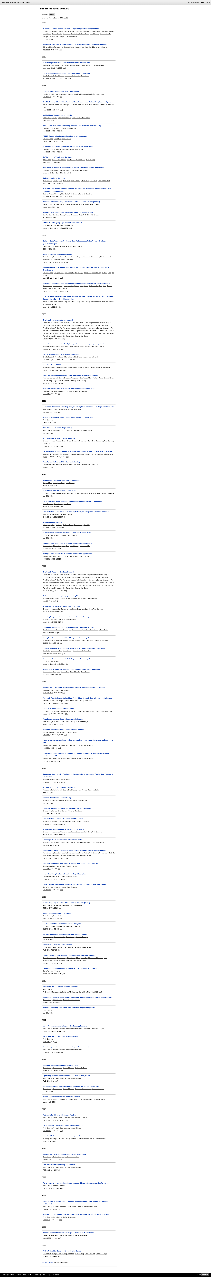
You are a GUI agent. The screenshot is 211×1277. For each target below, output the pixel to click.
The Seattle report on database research (58, 320)
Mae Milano (84, 76)
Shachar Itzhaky (68, 947)
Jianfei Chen (103, 378)
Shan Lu (74, 535)
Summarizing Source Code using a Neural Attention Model (65, 934)
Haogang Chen (55, 1138)
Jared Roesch (69, 701)
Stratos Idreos (91, 328)
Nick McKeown (71, 960)
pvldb (45, 173)
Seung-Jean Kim (68, 1254)
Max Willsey (47, 651)
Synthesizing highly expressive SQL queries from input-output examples (70, 863)
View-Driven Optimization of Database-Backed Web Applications (67, 533)
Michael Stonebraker (72, 336)
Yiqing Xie (87, 273)
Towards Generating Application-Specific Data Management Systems (69, 1007)
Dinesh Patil (47, 1254)
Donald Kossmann (103, 328)
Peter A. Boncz (56, 325)
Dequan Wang (69, 378)
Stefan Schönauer (90, 1207)
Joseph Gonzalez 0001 (51, 36)
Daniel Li (55, 821)
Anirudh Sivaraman (49, 958)
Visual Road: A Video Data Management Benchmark (62, 606)
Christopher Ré (59, 336)
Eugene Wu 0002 (74, 1099)
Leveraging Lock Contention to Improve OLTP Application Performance (69, 968)
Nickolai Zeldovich (85, 1138)
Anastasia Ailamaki (59, 323)
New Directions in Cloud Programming (57, 428)
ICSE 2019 (47, 674)
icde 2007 (46, 1220)
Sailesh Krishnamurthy (56, 331)
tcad (44, 653)
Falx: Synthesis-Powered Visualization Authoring (61, 462)
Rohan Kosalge (70, 65)
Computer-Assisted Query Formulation (57, 913)
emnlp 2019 (47, 622)
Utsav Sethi (57, 546)
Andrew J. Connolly (59, 855)
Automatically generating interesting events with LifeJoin (64, 1154)
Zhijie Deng (85, 181)
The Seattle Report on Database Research (58, 572)
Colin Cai (52, 204)
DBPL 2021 (47, 422)
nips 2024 (46, 120)
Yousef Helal (74, 170)
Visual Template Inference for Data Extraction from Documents (66, 63)
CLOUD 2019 (47, 643)
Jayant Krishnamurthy (83, 842)
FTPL (45, 918)
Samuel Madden (59, 905)
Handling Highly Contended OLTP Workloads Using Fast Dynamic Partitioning (72, 501)
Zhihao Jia (74, 1138)
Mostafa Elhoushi (60, 128)
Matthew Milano (86, 430)
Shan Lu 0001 (52, 288)
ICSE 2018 (47, 748)
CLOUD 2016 (47, 929)
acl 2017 (46, 845)
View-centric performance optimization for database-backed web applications (72, 669)
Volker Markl (69, 331)
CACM (45, 339)
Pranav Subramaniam (60, 745)
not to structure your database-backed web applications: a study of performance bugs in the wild (78, 741)
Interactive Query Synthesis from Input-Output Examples (64, 874)
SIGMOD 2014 (48, 1052)
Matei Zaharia (84, 34)
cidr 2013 (46, 1091)
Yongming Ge (64, 170)
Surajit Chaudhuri (68, 325)
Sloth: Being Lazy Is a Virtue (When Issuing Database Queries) (66, 903)
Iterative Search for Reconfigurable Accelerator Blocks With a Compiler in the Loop (74, 648)
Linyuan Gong (48, 128)
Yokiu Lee (53, 302)
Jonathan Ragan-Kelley (69, 598)
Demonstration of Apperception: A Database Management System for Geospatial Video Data (77, 451)
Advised (51, 14)
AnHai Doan (89, 325)
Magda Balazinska (75, 630)
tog (44, 601)
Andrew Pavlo (93, 333)
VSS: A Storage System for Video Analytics (59, 438)
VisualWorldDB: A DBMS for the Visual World (59, 491)
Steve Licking (81, 960)
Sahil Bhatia (47, 118)
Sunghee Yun (57, 1254)
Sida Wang (57, 149)
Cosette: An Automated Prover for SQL (57, 798)
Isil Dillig (77, 464)
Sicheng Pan (58, 225)
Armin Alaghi (73, 711)
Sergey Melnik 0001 (81, 331)
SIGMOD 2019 (48, 612)
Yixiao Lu (46, 302)
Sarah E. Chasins (85, 194)
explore (13, 3)
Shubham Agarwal (107, 31)
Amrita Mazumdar (80, 441)
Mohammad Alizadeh (95, 958)
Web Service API (34, 1274)
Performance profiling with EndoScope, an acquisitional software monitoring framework (76, 1183)
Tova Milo (92, 331)
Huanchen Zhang (91, 47)
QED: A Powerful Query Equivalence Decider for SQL (62, 223)
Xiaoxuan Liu (79, 47)
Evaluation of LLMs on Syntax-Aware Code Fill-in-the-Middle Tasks (68, 147)
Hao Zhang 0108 (104, 181)
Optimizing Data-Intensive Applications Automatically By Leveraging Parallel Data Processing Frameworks (78, 775)
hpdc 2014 (46, 1042)
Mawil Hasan (59, 65)
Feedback (55, 1274)
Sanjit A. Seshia (84, 204)
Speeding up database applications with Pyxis (60, 1065)
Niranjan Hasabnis (64, 118)
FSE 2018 (46, 761)
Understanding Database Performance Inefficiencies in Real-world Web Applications (74, 884)
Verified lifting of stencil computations (57, 945)
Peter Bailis (66, 181)
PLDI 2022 (46, 394)
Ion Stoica (74, 34)
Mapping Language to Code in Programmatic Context (63, 719)
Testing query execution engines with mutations (61, 480)
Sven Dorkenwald (60, 853)
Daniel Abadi (47, 323)
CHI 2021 (46, 467)
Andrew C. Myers (98, 1028)
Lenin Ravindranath (60, 1099)
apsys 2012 (47, 1141)
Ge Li (86, 286)
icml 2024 (46, 131)
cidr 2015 (46, 1013)
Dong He (70, 441)
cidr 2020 (46, 496)
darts (45, 207)
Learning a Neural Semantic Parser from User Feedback (63, 840)
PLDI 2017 (46, 813)
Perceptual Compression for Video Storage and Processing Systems (68, 627)
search (27, 3)
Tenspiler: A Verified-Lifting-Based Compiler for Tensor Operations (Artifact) (71, 202)
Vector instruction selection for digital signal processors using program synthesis (74, 344)
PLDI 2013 (46, 1081)
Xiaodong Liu (69, 273)
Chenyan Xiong (59, 273)
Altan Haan (58, 105)
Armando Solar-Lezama (73, 905)
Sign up (208, 2)
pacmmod (46, 50)
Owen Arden (87, 1028)
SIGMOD (46, 591)
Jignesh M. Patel (82, 333)
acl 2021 (46, 412)
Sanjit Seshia (76, 118)
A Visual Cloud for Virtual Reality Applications (60, 787)
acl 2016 (46, 939)
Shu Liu (45, 31)
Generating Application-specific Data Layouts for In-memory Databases (70, 659)
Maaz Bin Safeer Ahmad (61, 257)
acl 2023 (46, 278)
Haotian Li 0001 (48, 94)
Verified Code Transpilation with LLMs (57, 115)
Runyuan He (58, 47)
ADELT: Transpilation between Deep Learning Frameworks (65, 136)
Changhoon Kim (81, 958)
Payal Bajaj (79, 273)
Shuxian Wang (48, 225)
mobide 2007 (47, 1209)
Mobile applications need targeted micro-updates (61, 1096)
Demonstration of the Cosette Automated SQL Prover (63, 819)
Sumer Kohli (56, 246)
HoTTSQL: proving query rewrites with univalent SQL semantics (67, 808)
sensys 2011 (47, 1159)
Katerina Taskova (108, 302)
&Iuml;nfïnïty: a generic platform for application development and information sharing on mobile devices (76, 1202)
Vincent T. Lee (57, 651)
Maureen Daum (61, 441)
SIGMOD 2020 (48, 485)
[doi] (51, 39)
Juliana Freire (54, 328)
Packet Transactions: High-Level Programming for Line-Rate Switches (69, 955)
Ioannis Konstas (59, 722)
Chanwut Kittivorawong (51, 170)
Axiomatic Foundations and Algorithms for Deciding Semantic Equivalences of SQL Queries (77, 698)
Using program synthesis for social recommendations (63, 1125)
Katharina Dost (96, 302)
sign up (51, 1262)
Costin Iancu (102, 105)
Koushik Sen (71, 160)
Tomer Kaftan (83, 853)
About (4, 1274)
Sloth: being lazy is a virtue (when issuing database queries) (66, 1047)
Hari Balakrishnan (99, 1099)
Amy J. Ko (94, 464)
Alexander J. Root (67, 346)
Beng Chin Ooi (60, 333)
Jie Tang (49, 381)
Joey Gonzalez (58, 381)
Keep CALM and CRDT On (53, 365)
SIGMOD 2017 (48, 782)
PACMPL (46, 78)
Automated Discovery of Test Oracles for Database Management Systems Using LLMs (75, 44)
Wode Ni (57, 194)
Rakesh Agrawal (48, 1235)
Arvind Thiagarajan (59, 1157)
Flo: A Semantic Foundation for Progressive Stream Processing (66, 73)
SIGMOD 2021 (48, 446)
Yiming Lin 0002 (48, 65)
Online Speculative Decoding (54, 178)
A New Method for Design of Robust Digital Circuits (62, 1251)
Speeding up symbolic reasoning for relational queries (63, 729)
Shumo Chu (47, 701)
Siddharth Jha (93, 286)
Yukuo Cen (79, 378)
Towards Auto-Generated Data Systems (57, 254)
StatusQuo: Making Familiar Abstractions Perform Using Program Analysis (71, 1086)
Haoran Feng (62, 302)
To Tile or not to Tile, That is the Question (59, 157)
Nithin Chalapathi (61, 94)
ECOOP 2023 (48, 249)
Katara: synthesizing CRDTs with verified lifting (61, 354)
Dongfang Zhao (72, 853)
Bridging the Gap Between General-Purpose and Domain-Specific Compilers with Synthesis (77, 997)
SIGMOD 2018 (48, 693)
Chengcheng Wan (67, 672)
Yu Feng (59, 464)
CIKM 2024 (47, 97)
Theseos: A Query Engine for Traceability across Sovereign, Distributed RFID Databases (76, 1214)
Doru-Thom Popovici (80, 105)
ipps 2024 (46, 162)
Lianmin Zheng (58, 378)
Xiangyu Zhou (48, 391)
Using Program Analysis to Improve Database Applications (65, 1026)
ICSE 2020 (47, 548)
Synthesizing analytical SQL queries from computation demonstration (69, 388)
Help (24, 1274)
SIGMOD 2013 (48, 1070)
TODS (45, 908)
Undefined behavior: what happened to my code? (61, 1136)
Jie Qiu (54, 118)
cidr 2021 (46, 433)
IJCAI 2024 (47, 141)
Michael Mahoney (70, 381)
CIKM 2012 (47, 1131)
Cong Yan (69, 259)
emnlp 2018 (47, 724)
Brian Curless (82, 790)
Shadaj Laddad (48, 76)
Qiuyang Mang (48, 47)
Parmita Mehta (48, 853)
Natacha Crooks (105, 34)
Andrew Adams (79, 346)
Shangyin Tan (67, 105)
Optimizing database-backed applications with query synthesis (67, 1075)
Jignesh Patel (80, 585)
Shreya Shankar (69, 31)
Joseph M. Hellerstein (72, 76)
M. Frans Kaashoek (99, 1138)
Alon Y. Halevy (65, 328)
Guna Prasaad (48, 504)
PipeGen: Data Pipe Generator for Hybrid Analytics (62, 924)
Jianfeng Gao (106, 273)
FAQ (48, 1274)
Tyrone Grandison (59, 1207)
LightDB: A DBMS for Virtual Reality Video (58, 708)
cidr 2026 (46, 39)
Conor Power (59, 357)
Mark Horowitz (90, 1254)
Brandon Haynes (77, 257)
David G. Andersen (72, 323)
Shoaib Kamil (89, 346)
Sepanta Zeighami (82, 31)
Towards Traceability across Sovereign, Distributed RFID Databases (68, 1233)
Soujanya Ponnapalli (56, 31)
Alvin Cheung (94, 34)
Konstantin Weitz (71, 800)
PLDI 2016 (46, 950)
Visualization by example (52, 522)
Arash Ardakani (48, 105)
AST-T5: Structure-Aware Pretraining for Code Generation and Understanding (72, 126)
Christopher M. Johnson (75, 1207)
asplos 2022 (47, 349)
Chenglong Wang (59, 259)
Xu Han (95, 378)
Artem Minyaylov (61, 832)
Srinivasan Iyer (48, 619)
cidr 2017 (46, 793)
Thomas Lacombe (49, 304)
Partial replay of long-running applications (59, 1165)
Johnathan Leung (74, 302)
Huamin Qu (72, 94)
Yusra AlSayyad (85, 855)
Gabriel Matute (48, 194)
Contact (11, 1274)
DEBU (45, 1031)
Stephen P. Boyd (101, 1254)
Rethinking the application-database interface (60, 986)
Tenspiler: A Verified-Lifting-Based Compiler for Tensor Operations (68, 212)
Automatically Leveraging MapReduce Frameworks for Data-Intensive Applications (74, 687)
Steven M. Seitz (93, 790)
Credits (18, 1274)
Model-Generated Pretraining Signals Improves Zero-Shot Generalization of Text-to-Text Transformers (76, 268)
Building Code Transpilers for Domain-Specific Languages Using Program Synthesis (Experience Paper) (74, 242)
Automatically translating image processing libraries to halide (66, 596)
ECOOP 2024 (48, 217)
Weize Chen (88, 378)
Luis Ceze (46, 443)
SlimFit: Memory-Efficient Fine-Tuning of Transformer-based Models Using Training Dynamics (78, 102)
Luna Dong (97, 325)
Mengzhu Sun (69, 286)
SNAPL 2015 (47, 1002)
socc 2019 (46, 632)
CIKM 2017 (47, 890)
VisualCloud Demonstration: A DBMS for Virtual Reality (63, 829)
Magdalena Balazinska (97, 323)
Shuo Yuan (66, 34)
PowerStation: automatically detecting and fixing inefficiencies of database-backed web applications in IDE (76, 754)
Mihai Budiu (71, 958)
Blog (43, 1274)
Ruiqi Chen (47, 34)
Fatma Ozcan (70, 333)
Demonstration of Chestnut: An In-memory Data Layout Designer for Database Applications (77, 512)
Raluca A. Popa (104, 333)
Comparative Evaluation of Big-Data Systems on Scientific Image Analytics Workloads (75, 850)
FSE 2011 (46, 1170)
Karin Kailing (57, 1217)
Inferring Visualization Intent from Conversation (61, 91)
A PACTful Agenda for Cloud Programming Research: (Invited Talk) (68, 417)
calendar (20, 3)
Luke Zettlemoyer (70, 619)
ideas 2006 (47, 1238)
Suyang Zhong (69, 47)
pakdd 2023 (47, 307)
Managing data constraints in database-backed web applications (67, 543)
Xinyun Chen (47, 409)
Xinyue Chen (47, 483)
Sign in (202, 2)
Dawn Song (78, 409)
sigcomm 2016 (48, 963)
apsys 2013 (47, 1102)
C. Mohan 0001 (102, 331)
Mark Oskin (104, 630)
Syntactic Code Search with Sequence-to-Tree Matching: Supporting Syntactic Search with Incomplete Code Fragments (77, 190)
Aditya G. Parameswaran (68, 36)
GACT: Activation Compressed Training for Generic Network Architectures (70, 375)
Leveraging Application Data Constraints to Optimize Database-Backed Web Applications (76, 283)
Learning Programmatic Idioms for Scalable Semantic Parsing (66, 617)
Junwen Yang (65, 535)
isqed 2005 (47, 1256)
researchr (5, 2)
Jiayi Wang (57, 139)
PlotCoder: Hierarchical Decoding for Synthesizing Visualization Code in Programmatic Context (78, 407)
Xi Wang (46, 1138)
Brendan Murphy (58, 701)
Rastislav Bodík (59, 391)
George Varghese (59, 960)
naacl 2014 (47, 110)
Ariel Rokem (47, 855)
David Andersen (71, 574)
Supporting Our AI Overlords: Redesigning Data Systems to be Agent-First (71, 28)
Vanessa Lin (47, 454)
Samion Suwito (57, 34)
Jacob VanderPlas (72, 855)
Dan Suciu (84, 336)
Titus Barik (64, 194)
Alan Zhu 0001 (95, 31)
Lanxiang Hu (57, 181)
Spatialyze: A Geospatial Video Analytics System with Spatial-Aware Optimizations (74, 167)
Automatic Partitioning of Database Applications (61, 1115)
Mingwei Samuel (49, 514)
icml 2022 (46, 383)
